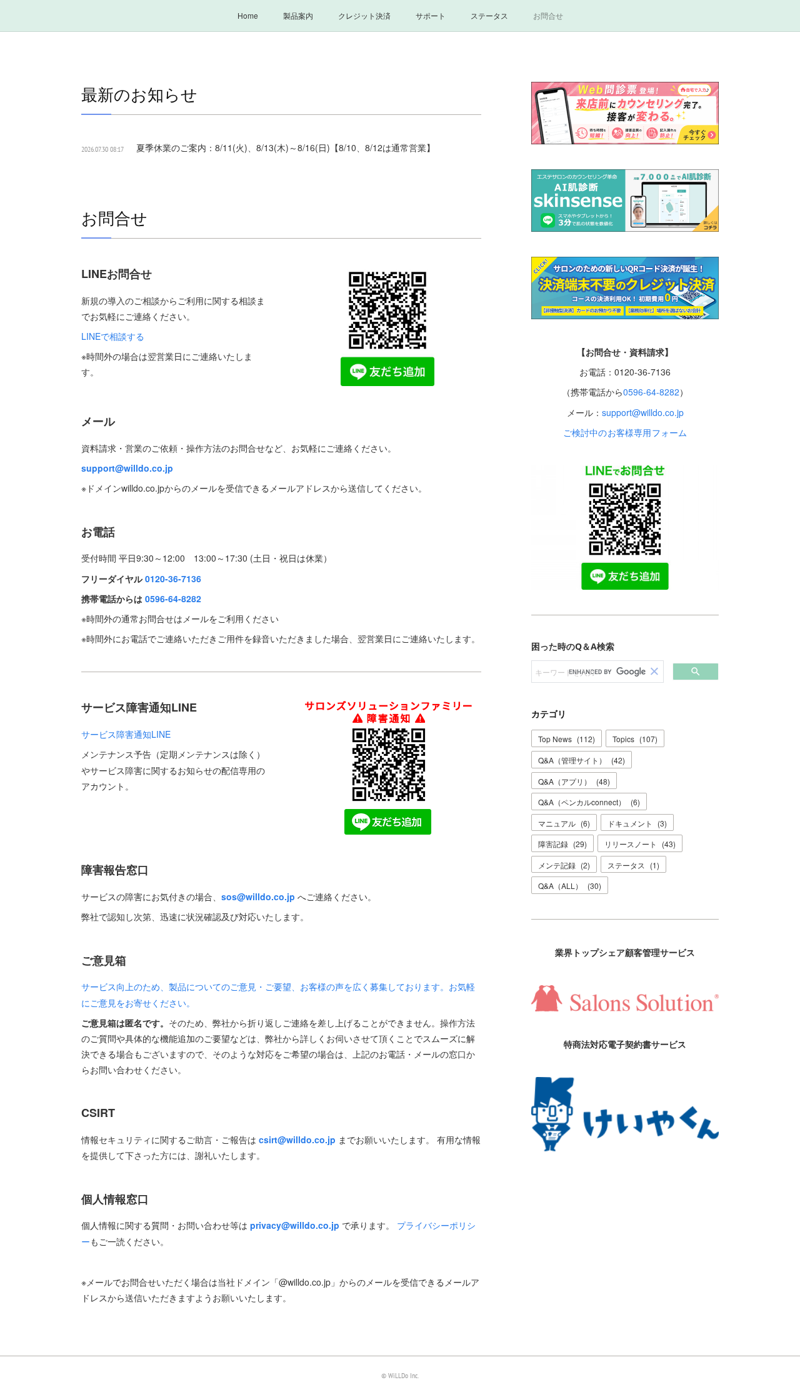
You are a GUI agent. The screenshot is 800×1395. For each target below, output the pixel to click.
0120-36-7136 (173, 578)
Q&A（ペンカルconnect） (589, 802)
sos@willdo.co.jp (258, 896)
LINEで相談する (112, 336)
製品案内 (298, 15)
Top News (566, 738)
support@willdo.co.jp (127, 468)
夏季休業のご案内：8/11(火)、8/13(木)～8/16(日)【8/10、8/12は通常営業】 (285, 147)
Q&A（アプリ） (574, 781)
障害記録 (562, 843)
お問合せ (548, 15)
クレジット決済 (364, 15)
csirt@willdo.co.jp (297, 1139)
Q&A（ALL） (569, 885)
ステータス (489, 15)
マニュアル (564, 823)
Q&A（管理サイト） (581, 760)
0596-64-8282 (173, 598)
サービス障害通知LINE (126, 734)
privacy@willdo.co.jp (294, 1225)
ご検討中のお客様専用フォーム (625, 432)
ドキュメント (637, 823)
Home (248, 15)
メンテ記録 (564, 865)
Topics (635, 738)
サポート (431, 15)
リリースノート (640, 843)
